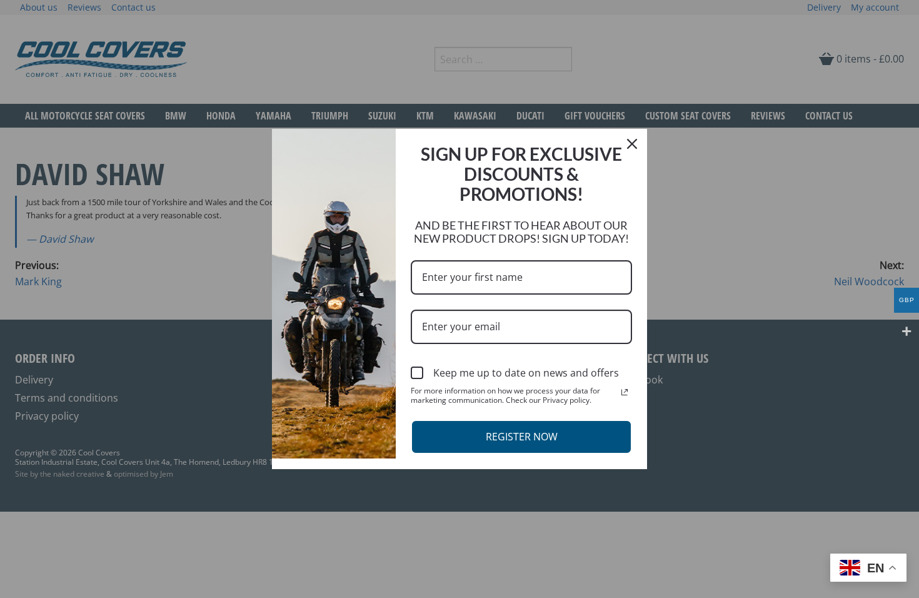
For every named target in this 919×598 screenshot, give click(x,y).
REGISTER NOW (522, 436)
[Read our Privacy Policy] (624, 392)
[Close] (632, 144)
